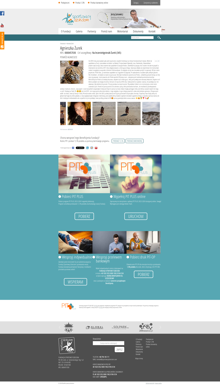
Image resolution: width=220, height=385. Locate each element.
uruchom (135, 216)
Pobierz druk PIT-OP (142, 257)
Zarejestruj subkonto (151, 2)
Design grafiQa (158, 383)
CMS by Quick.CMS (150, 383)
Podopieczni (65, 2)
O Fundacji (66, 31)
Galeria (79, 31)
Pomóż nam (106, 31)
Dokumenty (138, 31)
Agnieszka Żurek (70, 43)
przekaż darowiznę (134, 141)
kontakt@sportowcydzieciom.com (107, 359)
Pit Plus (95, 305)
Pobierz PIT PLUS (72, 196)
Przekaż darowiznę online (99, 2)
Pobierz (84, 216)
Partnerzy (92, 31)
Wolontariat (122, 31)
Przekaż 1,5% (79, 2)
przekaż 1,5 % (118, 141)
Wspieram (75, 282)
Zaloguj (135, 2)
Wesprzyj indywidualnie (77, 257)
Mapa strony (139, 358)
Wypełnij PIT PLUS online (129, 196)
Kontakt (152, 31)
